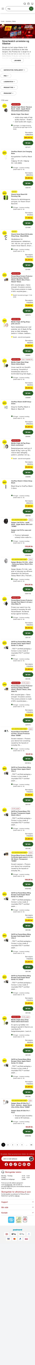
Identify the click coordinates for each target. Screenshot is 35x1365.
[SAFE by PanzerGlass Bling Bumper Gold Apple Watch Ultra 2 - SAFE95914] (6, 940)
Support (4, 1202)
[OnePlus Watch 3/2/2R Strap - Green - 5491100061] (6, 407)
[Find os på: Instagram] (11, 1164)
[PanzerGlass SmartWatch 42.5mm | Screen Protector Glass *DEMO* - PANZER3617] (6, 730)
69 (31, 1145)
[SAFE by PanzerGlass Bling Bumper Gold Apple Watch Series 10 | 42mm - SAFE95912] (6, 981)
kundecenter (8, 1185)
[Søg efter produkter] (31, 9)
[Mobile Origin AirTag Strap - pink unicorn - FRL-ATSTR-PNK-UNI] (6, 325)
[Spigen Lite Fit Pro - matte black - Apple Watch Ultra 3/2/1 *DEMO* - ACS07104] (6, 521)
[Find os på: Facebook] (6, 1164)
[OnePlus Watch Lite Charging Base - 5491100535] (6, 157)
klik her (17, 1196)
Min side (4, 1207)
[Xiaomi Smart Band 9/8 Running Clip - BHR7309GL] (6, 197)
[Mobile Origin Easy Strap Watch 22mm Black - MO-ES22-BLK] (6, 365)
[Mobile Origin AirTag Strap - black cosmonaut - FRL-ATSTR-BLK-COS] (6, 446)
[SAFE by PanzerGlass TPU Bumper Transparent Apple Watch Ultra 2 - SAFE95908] (6, 814)
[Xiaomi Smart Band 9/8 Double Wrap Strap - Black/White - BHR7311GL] (6, 237)
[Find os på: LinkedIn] (28, 1164)
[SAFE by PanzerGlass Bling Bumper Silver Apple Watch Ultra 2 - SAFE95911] (6, 773)
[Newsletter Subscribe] (31, 1159)
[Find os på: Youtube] (20, 1164)
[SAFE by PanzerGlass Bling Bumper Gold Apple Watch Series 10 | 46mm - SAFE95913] (6, 898)
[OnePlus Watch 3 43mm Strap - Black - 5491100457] (6, 486)
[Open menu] (3, 9)
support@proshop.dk (9, 1186)
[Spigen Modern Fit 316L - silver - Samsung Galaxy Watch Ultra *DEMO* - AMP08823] (6, 561)
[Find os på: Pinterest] (24, 1164)
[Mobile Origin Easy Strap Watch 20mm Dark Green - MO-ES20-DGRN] (6, 1023)
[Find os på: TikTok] (15, 1164)
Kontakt (4, 1212)
